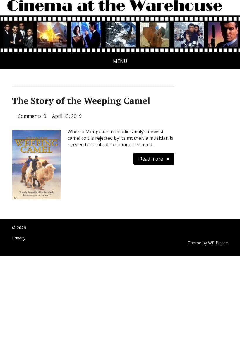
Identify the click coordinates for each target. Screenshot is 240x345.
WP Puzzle (218, 243)
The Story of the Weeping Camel (81, 100)
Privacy (18, 238)
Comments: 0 (32, 116)
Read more (151, 159)
